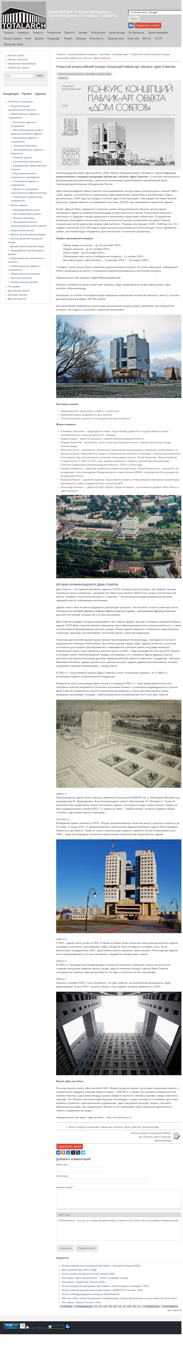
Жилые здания (13, 38)
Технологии (54, 32)
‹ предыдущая (84, 1306)
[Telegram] (83, 1152)
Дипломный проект (19, 290)
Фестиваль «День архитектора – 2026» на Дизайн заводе (95, 1277)
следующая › (152, 1306)
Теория (68, 38)
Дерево (39, 38)
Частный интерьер (21, 277)
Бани (28, 38)
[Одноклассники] (63, 1152)
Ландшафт (53, 38)
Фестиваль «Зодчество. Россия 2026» (84, 1282)
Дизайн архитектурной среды (27, 246)
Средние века (115, 38)
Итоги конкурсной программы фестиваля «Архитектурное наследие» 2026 (105, 1286)
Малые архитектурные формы (28, 234)
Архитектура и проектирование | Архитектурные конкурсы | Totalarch (82, 13)
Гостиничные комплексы (27, 161)
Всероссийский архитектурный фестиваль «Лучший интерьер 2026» (101, 1265)
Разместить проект (19, 67)
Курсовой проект (17, 294)
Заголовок (62, 1175)
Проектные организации (22, 63)
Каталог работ (16, 55)
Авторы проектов (17, 59)
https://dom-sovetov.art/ (105, 277)
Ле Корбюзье (136, 32)
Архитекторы (117, 32)
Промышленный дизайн (24, 282)
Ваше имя (62, 1164)
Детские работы (17, 298)
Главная (61, 54)
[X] (73, 1152)
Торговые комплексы (25, 145)
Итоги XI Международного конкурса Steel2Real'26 (90, 1294)
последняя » (171, 1306)
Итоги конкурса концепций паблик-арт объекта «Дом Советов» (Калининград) (114, 1127)
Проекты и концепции (20, 101)
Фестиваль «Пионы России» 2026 (81, 1302)
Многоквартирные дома (27, 213)
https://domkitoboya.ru (118, 1117)
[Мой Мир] (68, 1152)
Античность (96, 38)
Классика (133, 38)
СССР (158, 38)
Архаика (81, 38)
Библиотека (98, 32)
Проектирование (158, 32)
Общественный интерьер (25, 273)
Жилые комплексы (24, 217)
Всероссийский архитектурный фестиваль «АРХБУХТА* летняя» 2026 (102, 1290)
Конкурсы (23, 32)
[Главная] (24, 15)
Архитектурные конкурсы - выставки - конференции (98, 54)
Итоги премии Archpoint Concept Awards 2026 (88, 1273)
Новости (38, 32)
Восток (147, 38)
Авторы (83, 32)
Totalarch (9, 32)
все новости (174, 1310)
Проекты (69, 32)
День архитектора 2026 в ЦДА (79, 1269)
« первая (67, 1306)
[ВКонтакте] (58, 1152)
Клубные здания (22, 157)
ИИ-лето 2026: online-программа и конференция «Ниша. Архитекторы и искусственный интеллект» (120, 1298)
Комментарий (65, 1187)
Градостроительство (22, 230)
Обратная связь (13, 44)
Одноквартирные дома (26, 209)
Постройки (14, 286)
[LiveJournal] (78, 1152)
